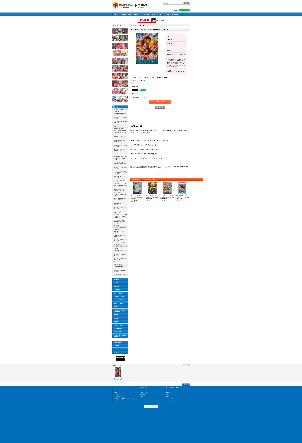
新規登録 (176, 10)
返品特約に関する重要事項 (139, 97)
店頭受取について (118, 315)
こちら (155, 145)
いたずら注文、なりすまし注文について (120, 336)
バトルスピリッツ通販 (119, 296)
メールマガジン (117, 349)
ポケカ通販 (116, 286)
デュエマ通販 (117, 289)
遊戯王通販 (116, 279)
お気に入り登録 (159, 107)
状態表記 (116, 306)
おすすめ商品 (142, 394)
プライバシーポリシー (119, 325)
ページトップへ (186, 384)
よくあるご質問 (117, 331)
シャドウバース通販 (118, 303)
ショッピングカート (118, 396)
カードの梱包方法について (120, 328)
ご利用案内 (116, 345)
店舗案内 (116, 321)
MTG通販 (116, 283)
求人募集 (116, 318)
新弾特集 (142, 389)
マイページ (117, 389)
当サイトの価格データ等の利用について (173, 387)
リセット (187, 365)
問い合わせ (116, 352)
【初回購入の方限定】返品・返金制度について (119, 310)
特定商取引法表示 (118, 342)
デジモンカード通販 (118, 299)
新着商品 (142, 396)
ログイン (170, 10)
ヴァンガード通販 (118, 293)
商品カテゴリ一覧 (143, 392)
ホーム (116, 387)
